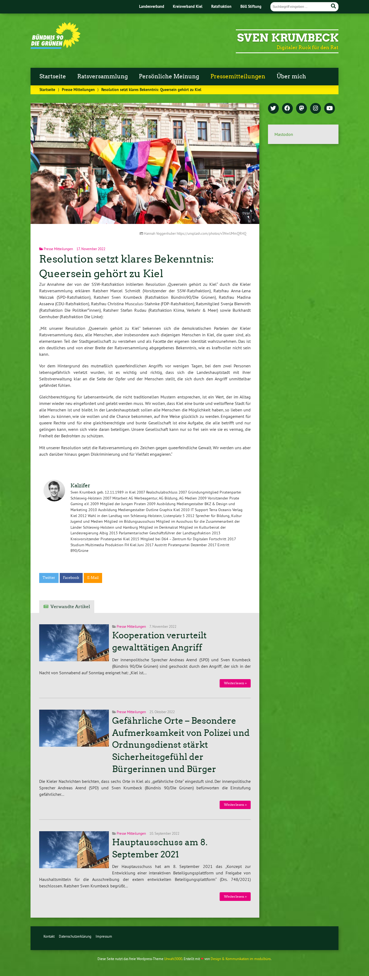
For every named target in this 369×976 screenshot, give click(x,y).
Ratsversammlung (102, 76)
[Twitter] (273, 108)
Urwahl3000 (173, 959)
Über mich (291, 76)
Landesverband (151, 6)
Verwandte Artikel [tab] (70, 606)
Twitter (49, 578)
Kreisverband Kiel (187, 6)
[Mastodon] (301, 108)
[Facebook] (287, 108)
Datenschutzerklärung (75, 936)
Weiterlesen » (235, 683)
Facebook (71, 578)
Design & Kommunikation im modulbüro (241, 959)
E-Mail (93, 578)
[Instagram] (315, 108)
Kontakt (49, 936)
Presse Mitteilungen (78, 89)
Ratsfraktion (221, 6)
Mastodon (283, 134)
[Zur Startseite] (55, 47)
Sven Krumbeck (287, 37)
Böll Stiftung (250, 6)
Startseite (52, 76)
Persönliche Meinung (169, 76)
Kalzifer (80, 485)
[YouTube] (329, 108)
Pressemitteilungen (237, 76)
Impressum (104, 936)
